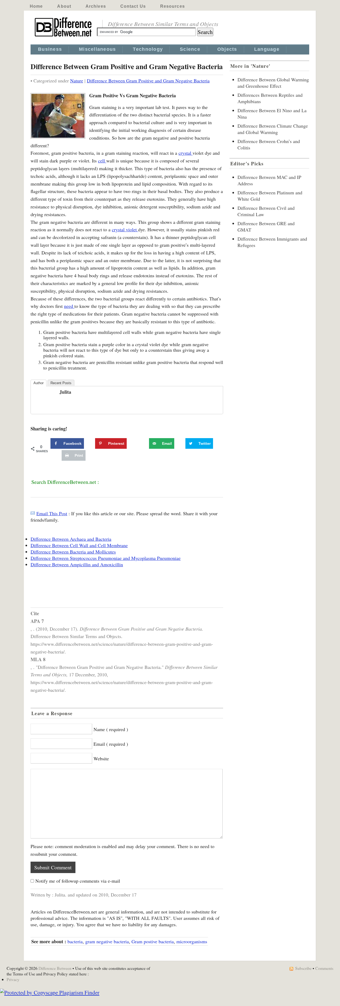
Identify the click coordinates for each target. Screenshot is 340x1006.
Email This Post (51, 513)
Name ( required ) (111, 729)
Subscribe (303, 968)
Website (101, 758)
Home (36, 6)
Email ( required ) (111, 744)
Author (38, 383)
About (64, 6)
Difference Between (55, 968)
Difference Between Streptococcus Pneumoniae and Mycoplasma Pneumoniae (106, 558)
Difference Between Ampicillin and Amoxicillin (77, 564)
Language (266, 49)
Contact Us (133, 6)
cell (102, 160)
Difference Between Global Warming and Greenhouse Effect (273, 82)
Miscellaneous (97, 49)
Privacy (13, 979)
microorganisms (191, 941)
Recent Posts (60, 383)
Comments (324, 968)
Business (50, 49)
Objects (227, 49)
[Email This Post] (33, 513)
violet (132, 229)
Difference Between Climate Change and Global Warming (272, 129)
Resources (172, 6)
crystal (185, 153)
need (69, 306)
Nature (76, 80)
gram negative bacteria (107, 941)
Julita (65, 391)
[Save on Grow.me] (143, 443)
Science (190, 49)
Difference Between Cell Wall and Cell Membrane (79, 545)
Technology (148, 49)
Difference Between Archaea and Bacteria (71, 539)
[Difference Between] (64, 36)
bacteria (75, 941)
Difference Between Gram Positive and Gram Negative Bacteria (148, 80)
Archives (96, 6)
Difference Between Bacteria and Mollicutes (73, 551)
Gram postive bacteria (152, 941)
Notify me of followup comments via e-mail (77, 881)
